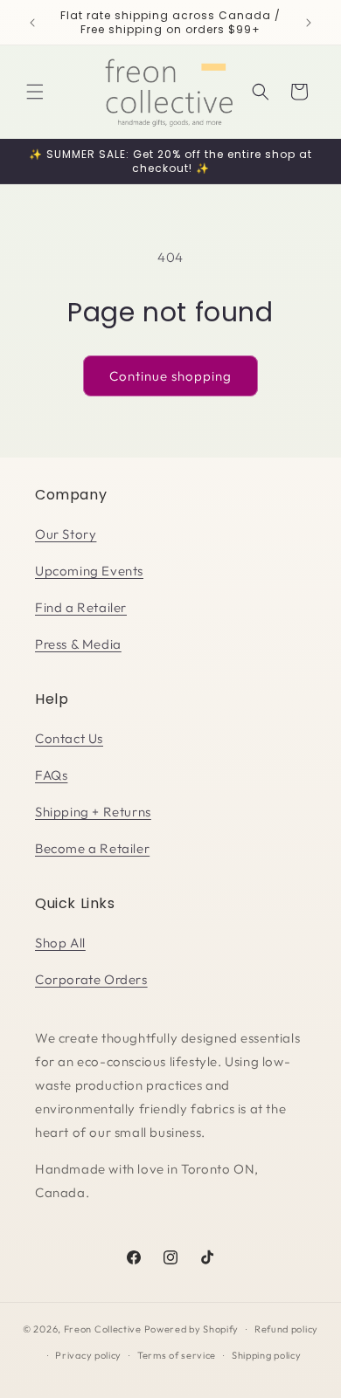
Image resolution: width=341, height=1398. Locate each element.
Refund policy (286, 1329)
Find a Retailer (81, 607)
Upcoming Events (89, 570)
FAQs (51, 775)
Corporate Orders (91, 979)
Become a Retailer (92, 848)
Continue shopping (170, 376)
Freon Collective (103, 1329)
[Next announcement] (308, 22)
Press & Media (78, 644)
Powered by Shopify (192, 1329)
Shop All (60, 942)
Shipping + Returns (93, 811)
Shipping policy (267, 1355)
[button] (35, 91)
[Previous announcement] (32, 22)
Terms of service (176, 1355)
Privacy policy (88, 1355)
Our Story (65, 534)
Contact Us (69, 738)
